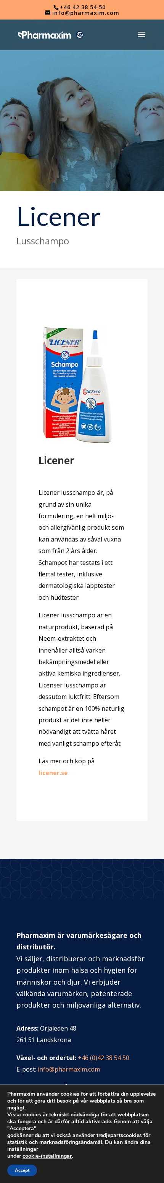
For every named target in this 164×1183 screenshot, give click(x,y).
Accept (22, 1170)
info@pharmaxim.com (69, 1069)
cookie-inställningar (47, 1156)
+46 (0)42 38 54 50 (103, 1058)
